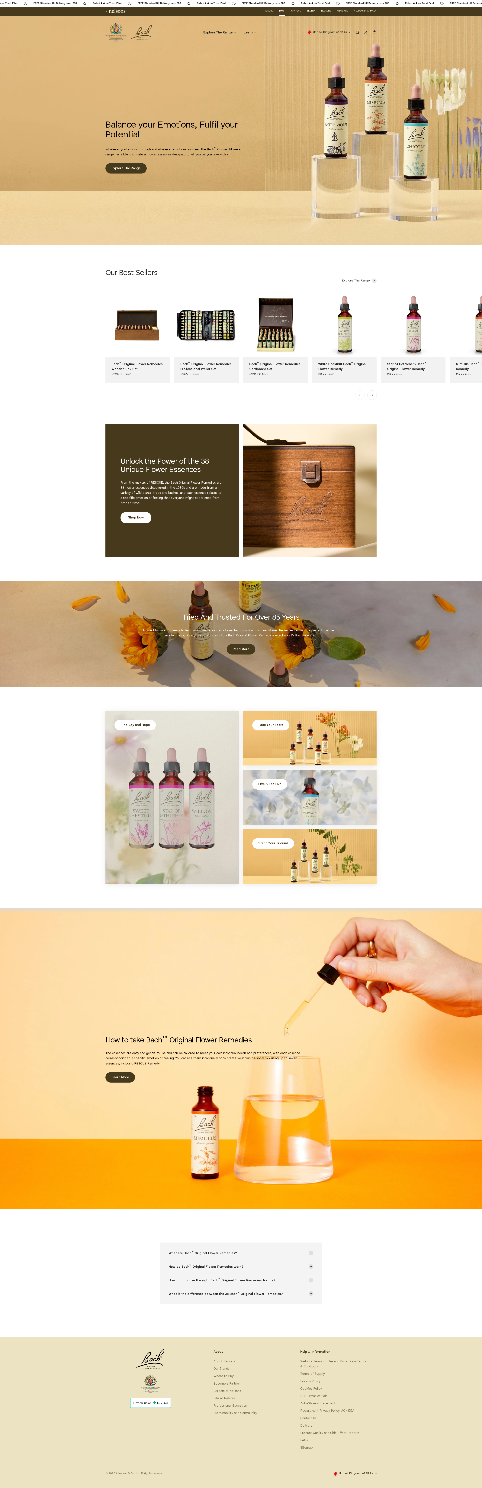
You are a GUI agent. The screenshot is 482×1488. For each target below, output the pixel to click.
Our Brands (221, 1368)
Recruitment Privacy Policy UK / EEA (327, 1410)
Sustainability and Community (235, 1413)
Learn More (120, 1077)
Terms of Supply (312, 1374)
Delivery (306, 1425)
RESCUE (269, 11)
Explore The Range (218, 32)
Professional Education (230, 1405)
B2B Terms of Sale (314, 1396)
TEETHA (311, 11)
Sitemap (306, 1447)
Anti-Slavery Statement (318, 1403)
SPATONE (296, 11)
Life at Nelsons (225, 1398)
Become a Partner (227, 1383)
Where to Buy (224, 1376)
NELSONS (326, 11)
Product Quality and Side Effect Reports (329, 1433)
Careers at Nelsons (227, 1391)
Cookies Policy (311, 1388)
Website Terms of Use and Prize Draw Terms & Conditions (333, 1364)
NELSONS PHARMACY (365, 11)
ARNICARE (342, 11)
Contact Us (308, 1418)
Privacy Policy (310, 1381)
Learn (248, 32)
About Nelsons (224, 1361)
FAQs (304, 1440)
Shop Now (136, 517)
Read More (241, 649)
